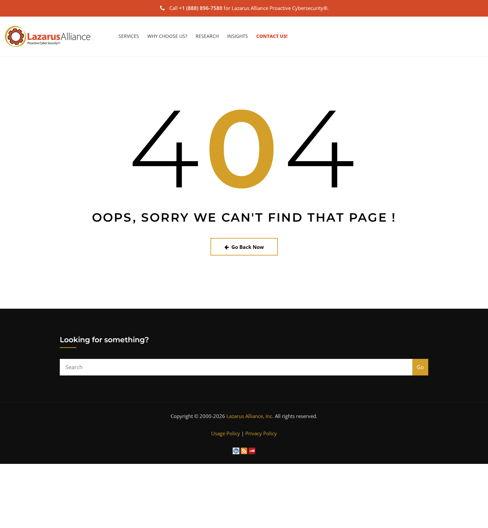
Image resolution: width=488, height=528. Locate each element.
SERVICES (129, 36)
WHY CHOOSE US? (167, 36)
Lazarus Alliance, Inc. (250, 416)
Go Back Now (247, 247)
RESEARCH (207, 36)
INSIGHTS (237, 36)
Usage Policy (225, 433)
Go (420, 367)
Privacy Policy (261, 433)
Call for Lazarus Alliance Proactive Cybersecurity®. (249, 8)
